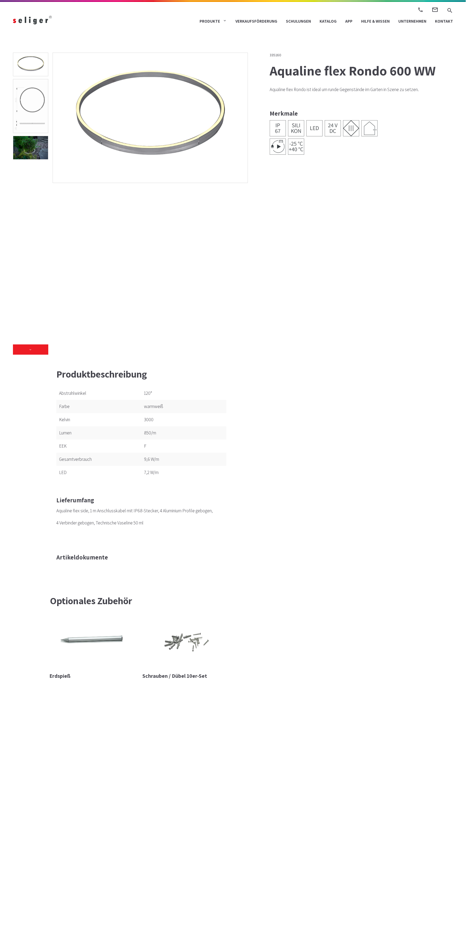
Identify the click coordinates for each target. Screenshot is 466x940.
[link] (48, 20)
